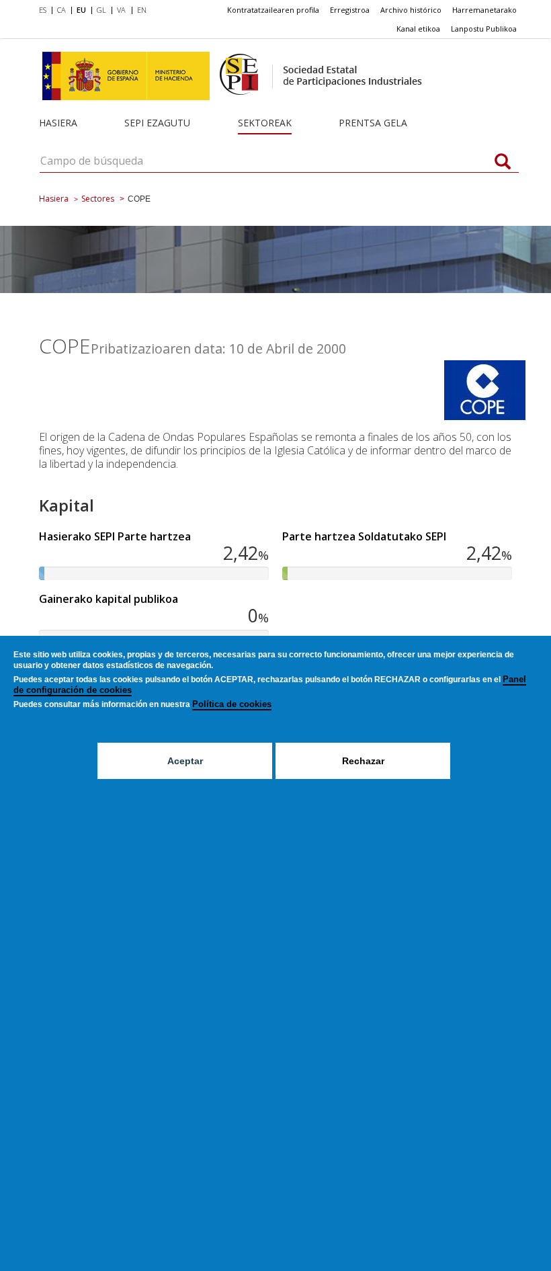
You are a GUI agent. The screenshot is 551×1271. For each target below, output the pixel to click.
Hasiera (58, 122)
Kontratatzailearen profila (273, 10)
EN (141, 10)
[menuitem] (45, 11)
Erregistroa (350, 10)
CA (61, 10)
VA (121, 10)
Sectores (97, 198)
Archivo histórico (410, 10)
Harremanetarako (484, 10)
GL (101, 10)
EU (81, 10)
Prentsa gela (373, 122)
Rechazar (363, 760)
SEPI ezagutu (157, 122)
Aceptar (185, 760)
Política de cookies (231, 704)
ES (42, 10)
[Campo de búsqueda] (502, 162)
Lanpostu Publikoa (484, 29)
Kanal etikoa (418, 29)
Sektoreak (265, 122)
